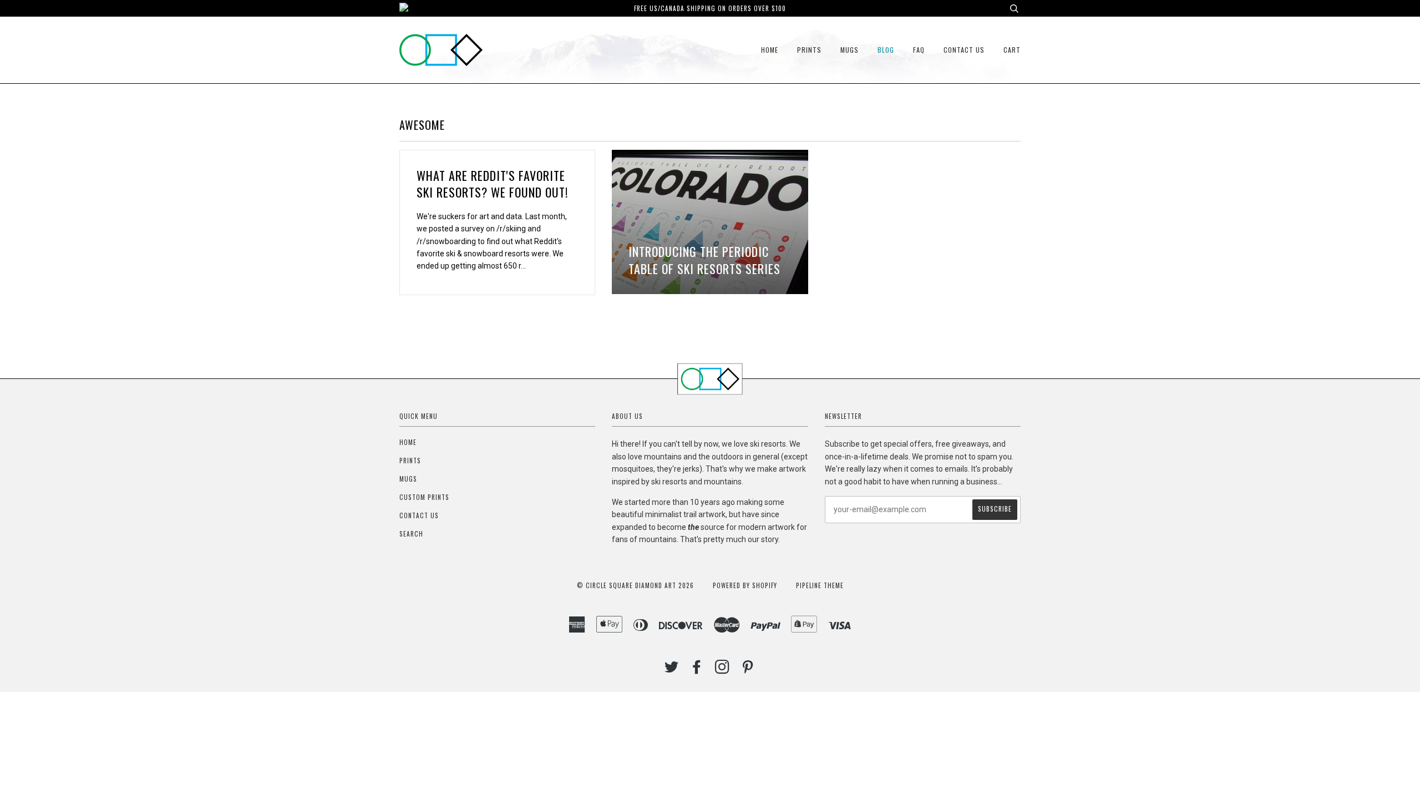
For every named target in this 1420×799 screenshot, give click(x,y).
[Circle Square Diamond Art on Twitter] (672, 669)
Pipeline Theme (820, 585)
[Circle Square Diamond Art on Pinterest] (748, 669)
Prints (809, 49)
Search (411, 533)
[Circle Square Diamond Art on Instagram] (722, 669)
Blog (886, 49)
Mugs (849, 49)
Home (769, 49)
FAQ (919, 49)
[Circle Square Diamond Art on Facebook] (696, 669)
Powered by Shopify (745, 585)
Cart (1012, 49)
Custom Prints (424, 497)
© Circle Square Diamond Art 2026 (635, 585)
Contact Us (964, 49)
